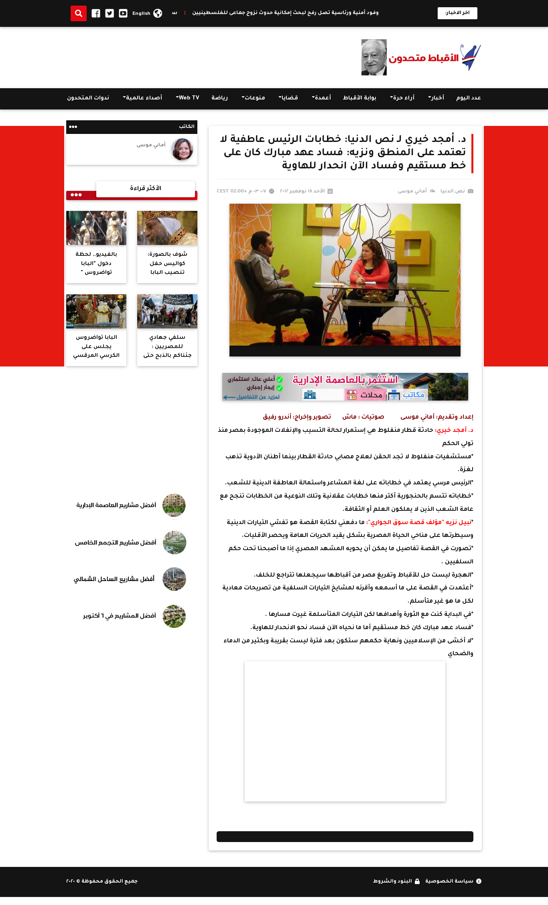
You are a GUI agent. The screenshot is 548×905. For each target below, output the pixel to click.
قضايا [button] (290, 98)
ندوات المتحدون (88, 98)
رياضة (219, 98)
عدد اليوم (468, 98)
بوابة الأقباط (359, 98)
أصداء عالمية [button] (144, 98)
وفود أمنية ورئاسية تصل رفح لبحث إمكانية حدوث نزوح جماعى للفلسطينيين (316, 13)
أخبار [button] (437, 98)
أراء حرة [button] (403, 98)
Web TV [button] (189, 98)
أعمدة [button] (323, 98)
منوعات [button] (255, 98)
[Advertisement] (212, 56)
